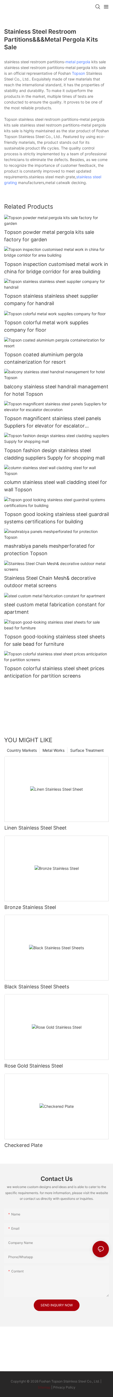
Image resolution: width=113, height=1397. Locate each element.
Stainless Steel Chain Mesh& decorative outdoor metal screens (50, 581)
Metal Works (53, 750)
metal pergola (78, 61)
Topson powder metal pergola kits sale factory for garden (49, 235)
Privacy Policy (64, 1387)
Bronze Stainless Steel (30, 907)
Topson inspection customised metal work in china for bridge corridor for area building (56, 267)
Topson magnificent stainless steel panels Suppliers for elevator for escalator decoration (52, 422)
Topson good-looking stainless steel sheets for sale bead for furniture (54, 640)
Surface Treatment (87, 750)
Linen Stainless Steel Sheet (35, 828)
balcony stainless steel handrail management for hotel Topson (56, 390)
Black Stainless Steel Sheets (36, 986)
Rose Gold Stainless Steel (33, 1066)
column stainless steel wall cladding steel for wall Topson (55, 485)
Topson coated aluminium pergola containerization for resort (43, 358)
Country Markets (22, 750)
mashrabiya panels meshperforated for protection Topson (49, 549)
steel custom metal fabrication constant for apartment (54, 608)
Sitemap (44, 1387)
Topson (78, 73)
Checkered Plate (23, 1145)
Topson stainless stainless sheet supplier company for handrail (51, 299)
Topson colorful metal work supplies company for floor (46, 326)
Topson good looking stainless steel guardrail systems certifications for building (56, 517)
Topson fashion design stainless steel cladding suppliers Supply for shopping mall (54, 454)
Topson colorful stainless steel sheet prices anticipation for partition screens (54, 672)
